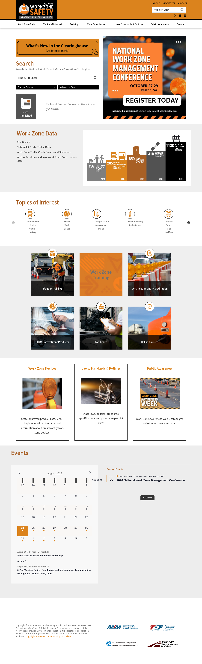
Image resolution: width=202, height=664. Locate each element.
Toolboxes (101, 342)
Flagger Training (52, 288)
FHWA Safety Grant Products (52, 342)
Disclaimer (66, 636)
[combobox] (169, 10)
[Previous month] (19, 473)
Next (188, 222)
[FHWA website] (119, 645)
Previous (13, 222)
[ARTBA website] (119, 628)
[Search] (182, 9)
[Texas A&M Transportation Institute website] (155, 646)
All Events (147, 497)
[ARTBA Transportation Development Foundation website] (155, 630)
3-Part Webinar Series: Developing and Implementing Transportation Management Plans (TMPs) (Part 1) (54, 571)
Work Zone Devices (42, 368)
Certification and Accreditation (150, 288)
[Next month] (90, 473)
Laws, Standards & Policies (101, 368)
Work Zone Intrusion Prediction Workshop (40, 555)
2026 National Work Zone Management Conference (151, 480)
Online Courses (149, 342)
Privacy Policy (53, 636)
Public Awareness (160, 368)
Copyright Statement (36, 636)
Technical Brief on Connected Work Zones (70, 104)
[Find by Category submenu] (54, 87)
